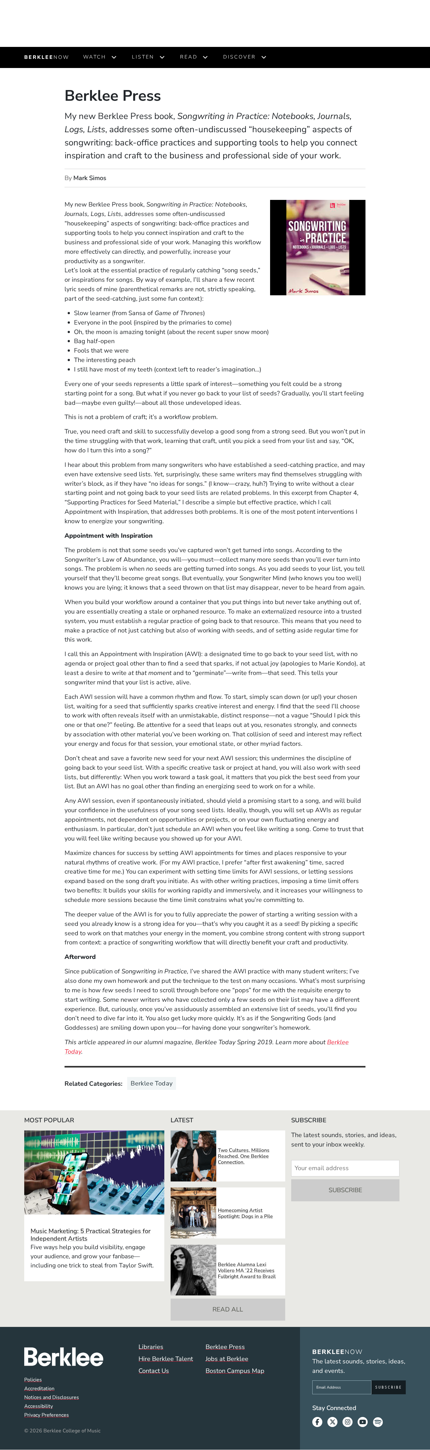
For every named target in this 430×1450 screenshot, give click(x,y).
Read (189, 57)
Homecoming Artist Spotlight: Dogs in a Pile (245, 1213)
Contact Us (154, 1371)
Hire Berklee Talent (166, 1359)
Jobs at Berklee (227, 1359)
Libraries (151, 1347)
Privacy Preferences (46, 1415)
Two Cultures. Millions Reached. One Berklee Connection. (243, 1156)
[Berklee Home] (63, 1356)
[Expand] (114, 57)
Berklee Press (225, 1347)
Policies (33, 1379)
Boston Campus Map (235, 1371)
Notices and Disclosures (51, 1397)
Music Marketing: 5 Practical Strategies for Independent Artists (90, 1235)
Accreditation (39, 1388)
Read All (227, 1309)
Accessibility (38, 1406)
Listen (143, 57)
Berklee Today (152, 1083)
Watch (94, 57)
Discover (239, 57)
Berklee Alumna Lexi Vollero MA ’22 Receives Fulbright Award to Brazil (247, 1270)
